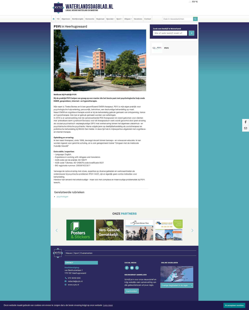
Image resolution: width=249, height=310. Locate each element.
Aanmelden (131, 291)
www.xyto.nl (73, 285)
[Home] (53, 19)
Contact (147, 19)
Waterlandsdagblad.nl (89, 6)
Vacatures (138, 19)
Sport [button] (118, 19)
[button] (54, 230)
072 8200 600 (74, 278)
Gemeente (89, 19)
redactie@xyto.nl (75, 281)
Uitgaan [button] (127, 19)
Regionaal (100, 19)
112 (58, 19)
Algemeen (66, 19)
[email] (245, 128)
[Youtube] (132, 268)
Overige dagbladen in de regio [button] (175, 285)
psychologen (62, 196)
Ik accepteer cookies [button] (234, 305)
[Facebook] (127, 268)
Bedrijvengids (77, 19)
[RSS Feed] (137, 268)
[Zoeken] (195, 19)
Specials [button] (109, 19)
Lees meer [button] (108, 305)
